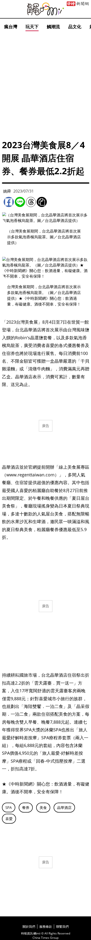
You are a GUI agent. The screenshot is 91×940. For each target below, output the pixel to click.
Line (20, 202)
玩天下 (32, 26)
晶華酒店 (64, 807)
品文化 (74, 26)
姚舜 (7, 191)
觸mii (45, 9)
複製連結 (42, 202)
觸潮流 (53, 26)
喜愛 (9, 818)
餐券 (25, 807)
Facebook (9, 202)
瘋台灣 (10, 26)
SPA (8, 807)
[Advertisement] (45, 80)
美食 (43, 807)
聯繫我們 (62, 926)
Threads (31, 202)
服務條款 (45, 926)
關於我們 (29, 926)
